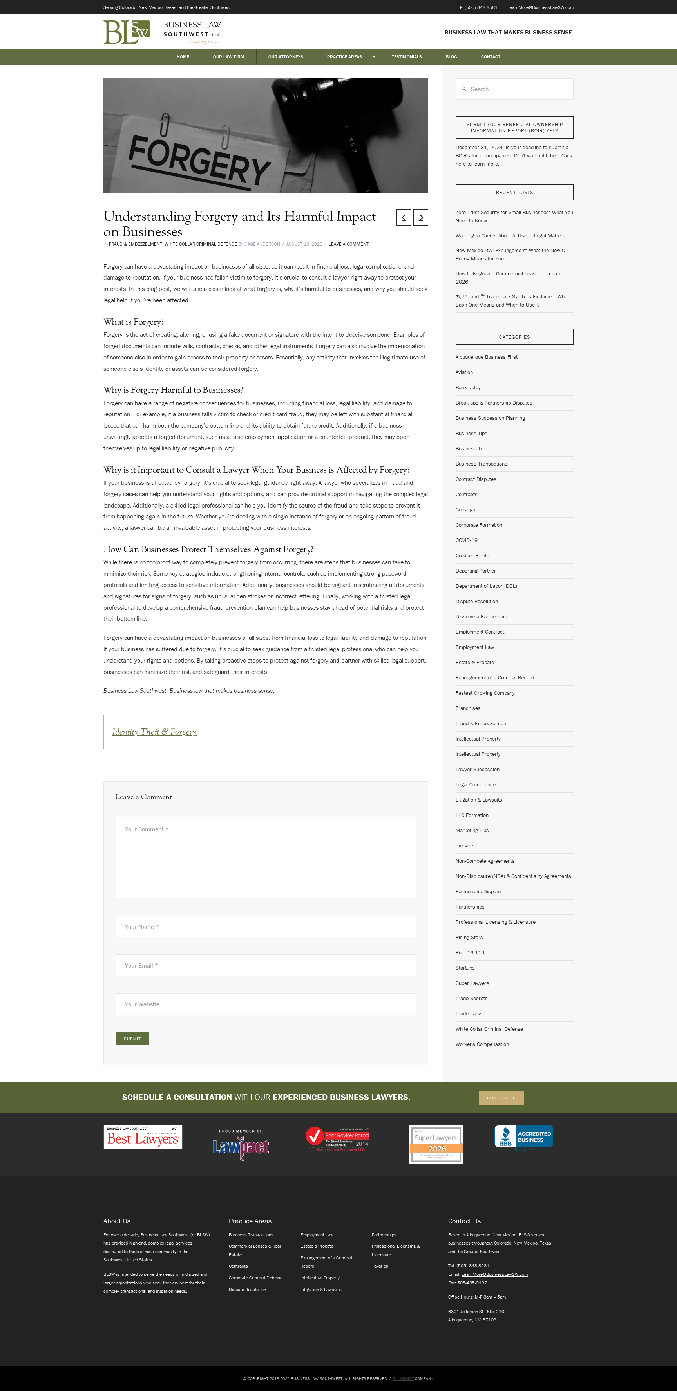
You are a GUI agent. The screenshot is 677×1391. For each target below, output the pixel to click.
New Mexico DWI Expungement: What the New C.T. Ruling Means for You (513, 254)
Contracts (467, 494)
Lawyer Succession (478, 769)
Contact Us (501, 1098)
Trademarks (469, 1013)
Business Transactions (481, 463)
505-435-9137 (472, 1283)
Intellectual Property (478, 738)
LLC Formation (472, 814)
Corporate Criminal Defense (255, 1278)
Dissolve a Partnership (481, 616)
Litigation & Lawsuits (479, 799)
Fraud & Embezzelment (135, 244)
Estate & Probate (475, 662)
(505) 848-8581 (472, 1265)
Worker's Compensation (482, 1044)
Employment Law (475, 646)
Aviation (464, 372)
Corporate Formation (479, 524)
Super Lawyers (472, 982)
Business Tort (471, 448)
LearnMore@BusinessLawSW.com (495, 1274)
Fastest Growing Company (485, 692)
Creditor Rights (472, 555)
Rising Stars (469, 937)
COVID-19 (467, 540)
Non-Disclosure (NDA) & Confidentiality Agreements (513, 876)
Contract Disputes (476, 478)
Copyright (466, 509)
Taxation (380, 1266)
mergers (465, 845)
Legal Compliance (476, 784)
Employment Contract (480, 631)
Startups (465, 967)
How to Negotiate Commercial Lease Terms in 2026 (508, 277)
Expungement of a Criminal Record (495, 677)
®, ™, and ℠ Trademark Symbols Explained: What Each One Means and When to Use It (512, 300)
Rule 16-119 (470, 952)
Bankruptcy (468, 387)
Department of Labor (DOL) (486, 585)
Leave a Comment (349, 244)
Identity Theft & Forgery (154, 732)
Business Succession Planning (490, 417)
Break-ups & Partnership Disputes (494, 402)
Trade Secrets (472, 998)
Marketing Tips (472, 830)
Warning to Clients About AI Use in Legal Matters (510, 235)
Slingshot (403, 1378)
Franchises (468, 708)
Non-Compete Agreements (485, 860)
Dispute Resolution (477, 601)
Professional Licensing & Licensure (496, 921)
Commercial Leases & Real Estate (255, 1250)
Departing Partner (476, 570)
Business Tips (471, 433)
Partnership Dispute (478, 891)
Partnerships (470, 906)
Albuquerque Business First (487, 356)
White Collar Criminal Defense (201, 244)
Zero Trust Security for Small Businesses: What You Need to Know (514, 216)
